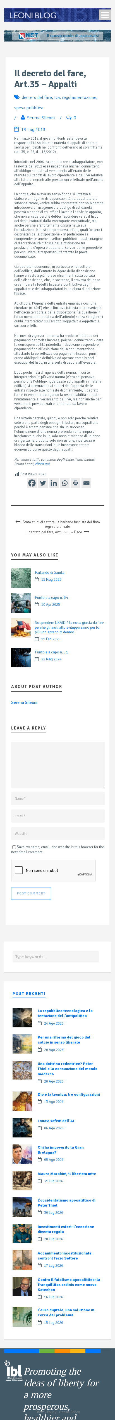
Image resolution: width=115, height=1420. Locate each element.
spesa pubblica (28, 108)
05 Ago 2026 (54, 1160)
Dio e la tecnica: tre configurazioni (69, 1094)
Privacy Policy (45, 1412)
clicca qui (42, 464)
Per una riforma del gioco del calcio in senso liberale (64, 1040)
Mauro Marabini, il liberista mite (67, 1173)
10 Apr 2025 (50, 604)
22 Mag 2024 (51, 659)
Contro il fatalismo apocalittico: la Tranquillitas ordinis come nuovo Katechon (69, 1284)
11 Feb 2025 (50, 639)
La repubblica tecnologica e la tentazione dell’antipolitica (65, 1013)
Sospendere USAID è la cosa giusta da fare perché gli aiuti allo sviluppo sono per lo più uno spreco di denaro (69, 627)
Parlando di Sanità (49, 572)
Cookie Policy (69, 1412)
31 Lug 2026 (53, 1181)
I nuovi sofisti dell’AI (56, 1121)
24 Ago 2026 (54, 1023)
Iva (57, 97)
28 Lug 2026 (53, 1239)
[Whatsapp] (65, 483)
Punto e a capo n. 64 (51, 597)
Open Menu (105, 14)
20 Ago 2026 (54, 1050)
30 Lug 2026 (53, 1212)
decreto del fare (37, 97)
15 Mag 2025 (51, 579)
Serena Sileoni (41, 118)
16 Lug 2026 (53, 1297)
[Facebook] (32, 483)
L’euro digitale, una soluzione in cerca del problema (66, 1312)
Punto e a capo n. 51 (51, 652)
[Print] (75, 483)
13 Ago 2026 (54, 1102)
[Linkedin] (54, 483)
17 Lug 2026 (53, 1265)
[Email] (86, 483)
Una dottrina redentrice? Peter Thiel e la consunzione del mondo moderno (67, 1068)
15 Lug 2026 (53, 1323)
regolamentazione (79, 97)
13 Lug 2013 (33, 129)
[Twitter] (43, 483)
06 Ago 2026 (54, 1128)
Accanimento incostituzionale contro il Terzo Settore (65, 1256)
